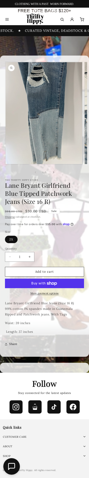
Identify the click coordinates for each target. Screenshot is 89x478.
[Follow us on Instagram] (16, 407)
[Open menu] (7, 19)
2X (11, 239)
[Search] (62, 19)
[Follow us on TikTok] (54, 407)
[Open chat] (11, 466)
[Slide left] (35, 172)
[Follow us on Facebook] (73, 407)
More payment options (44, 293)
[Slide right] (53, 172)
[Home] (35, 19)
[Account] (72, 19)
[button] (44, 437)
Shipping (10, 216)
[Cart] (82, 19)
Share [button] (13, 344)
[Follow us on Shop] (35, 407)
